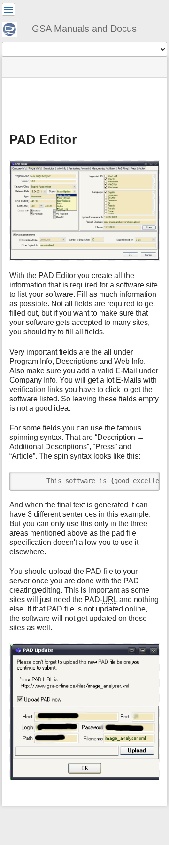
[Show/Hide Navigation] (8, 9)
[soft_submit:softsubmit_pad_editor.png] (84, 210)
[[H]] (13, 28)
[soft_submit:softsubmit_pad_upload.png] (84, 711)
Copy (146, 478)
